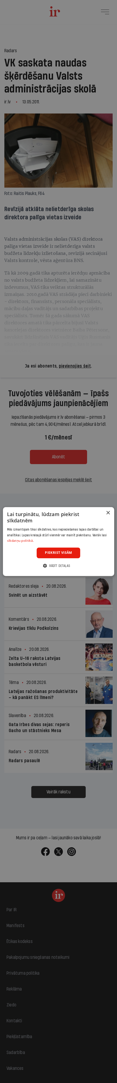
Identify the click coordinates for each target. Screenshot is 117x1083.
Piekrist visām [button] (58, 552)
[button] (58, 565)
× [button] (108, 513)
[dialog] (58, 541)
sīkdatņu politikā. (20, 540)
